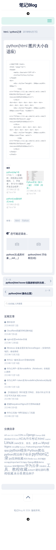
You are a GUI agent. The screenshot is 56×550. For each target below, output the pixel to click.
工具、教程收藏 (27, 467)
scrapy (42, 458)
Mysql (45, 443)
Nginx (7, 446)
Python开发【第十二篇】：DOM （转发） (35, 185)
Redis (30, 459)
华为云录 (32, 466)
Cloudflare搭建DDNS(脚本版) (20, 331)
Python (25, 220)
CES (24, 435)
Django (30, 435)
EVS (17, 439)
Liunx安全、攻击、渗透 (25, 443)
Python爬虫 (36, 450)
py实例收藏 (16, 458)
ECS (14, 439)
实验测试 (42, 466)
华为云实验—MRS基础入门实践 (21, 413)
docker (7, 439)
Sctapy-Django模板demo (32, 462)
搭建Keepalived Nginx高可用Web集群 (23, 404)
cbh (8, 435)
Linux (8, 442)
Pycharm (23, 447)
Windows (8, 466)
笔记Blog (28, 5)
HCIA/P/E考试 (28, 438)
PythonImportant (34, 447)
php (17, 446)
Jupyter (48, 439)
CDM (16, 435)
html (6, 32)
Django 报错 (40, 435)
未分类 (18, 473)
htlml (17, 220)
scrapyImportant (12, 462)
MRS (39, 443)
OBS (13, 447)
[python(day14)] (16, 182)
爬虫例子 (28, 473)
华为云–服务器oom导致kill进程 (21, 360)
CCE (12, 435)
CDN (20, 435)
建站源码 (40, 469)
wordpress (18, 465)
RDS (26, 458)
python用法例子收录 (17, 454)
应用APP (31, 470)
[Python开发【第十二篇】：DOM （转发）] (35, 176)
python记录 (15, 32)
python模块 (18, 450)
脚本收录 (11, 322)
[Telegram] (28, 14)
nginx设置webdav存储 (17, 339)
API (5, 435)
